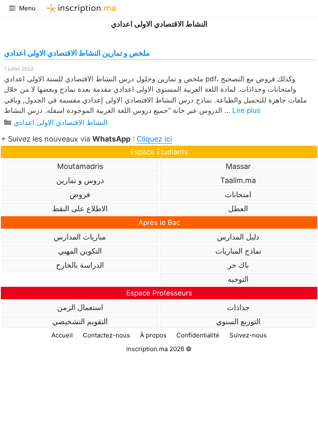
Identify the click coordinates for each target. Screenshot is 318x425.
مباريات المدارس (80, 236)
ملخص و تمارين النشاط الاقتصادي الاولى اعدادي (77, 53)
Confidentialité (197, 335)
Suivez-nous (248, 335)
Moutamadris (80, 166)
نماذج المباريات (238, 251)
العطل (238, 208)
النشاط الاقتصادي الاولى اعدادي (61, 122)
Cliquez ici (154, 138)
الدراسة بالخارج (80, 265)
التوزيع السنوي (238, 321)
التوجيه (238, 279)
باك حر (238, 265)
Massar (238, 166)
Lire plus (246, 110)
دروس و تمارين (80, 180)
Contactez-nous (106, 335)
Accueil (62, 335)
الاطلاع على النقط (80, 208)
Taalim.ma (238, 180)
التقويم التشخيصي (80, 321)
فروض (80, 194)
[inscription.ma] (80, 8)
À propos (153, 335)
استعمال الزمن (80, 307)
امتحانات (238, 194)
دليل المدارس (238, 236)
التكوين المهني (80, 251)
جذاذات (238, 307)
